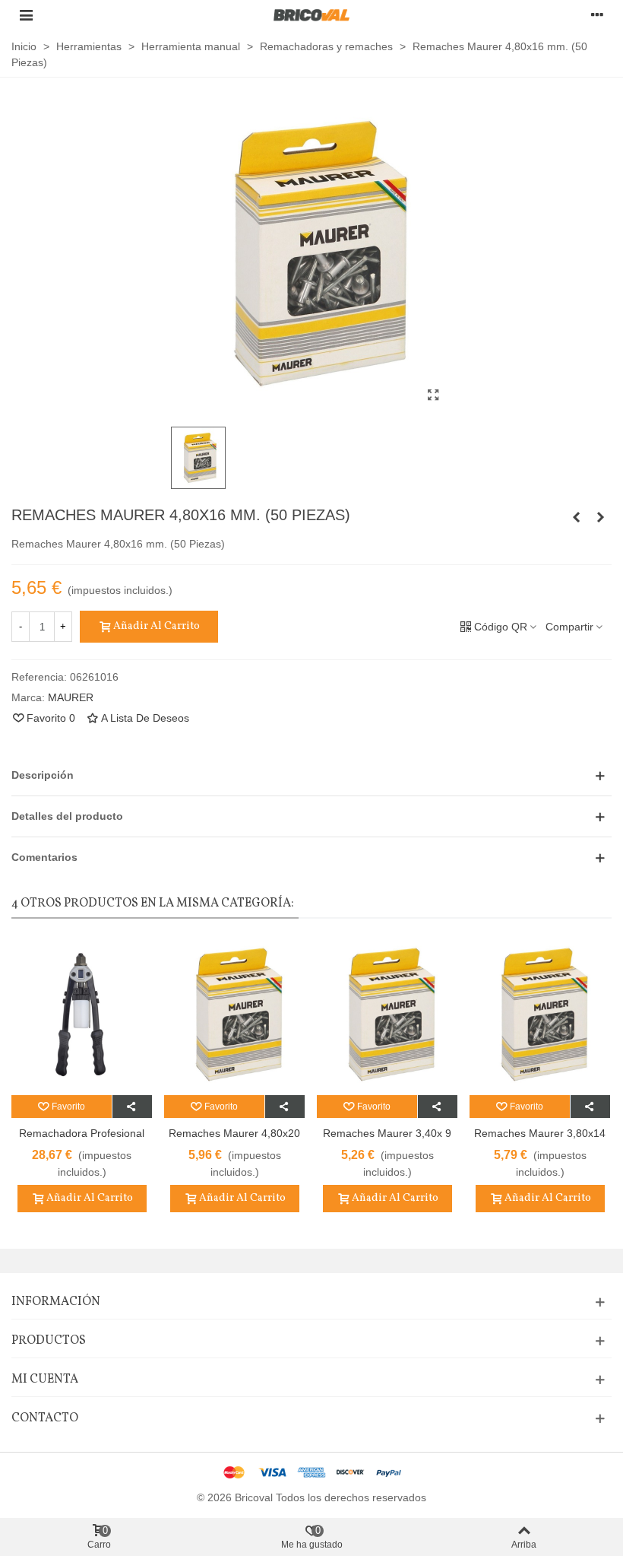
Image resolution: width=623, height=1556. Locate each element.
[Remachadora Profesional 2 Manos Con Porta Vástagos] (81, 1014)
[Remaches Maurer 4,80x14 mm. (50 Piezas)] (575, 517)
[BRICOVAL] (311, 15)
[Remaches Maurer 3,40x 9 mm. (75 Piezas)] (387, 1014)
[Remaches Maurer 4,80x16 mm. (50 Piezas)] (433, 395)
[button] (311, 775)
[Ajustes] (597, 14)
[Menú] (25, 14)
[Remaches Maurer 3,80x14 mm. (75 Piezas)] (540, 1014)
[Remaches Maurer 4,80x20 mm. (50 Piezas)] (600, 517)
